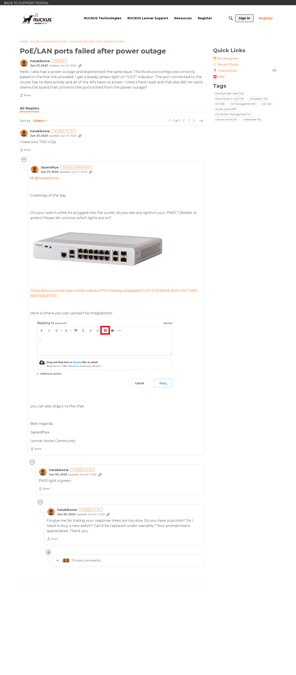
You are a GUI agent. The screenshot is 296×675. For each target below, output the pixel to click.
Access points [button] (225, 109)
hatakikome (40, 61)
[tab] (29, 108)
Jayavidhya (50, 167)
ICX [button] (219, 103)
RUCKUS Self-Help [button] (229, 93)
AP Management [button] (243, 103)
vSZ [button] (267, 103)
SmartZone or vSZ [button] (229, 98)
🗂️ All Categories (225, 58)
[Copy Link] (80, 66)
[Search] (231, 18)
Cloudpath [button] (259, 98)
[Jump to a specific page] (200, 120)
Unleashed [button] (252, 119)
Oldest (39, 121)
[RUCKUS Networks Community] (37, 18)
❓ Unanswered (244, 71)
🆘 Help (219, 77)
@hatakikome (47, 178)
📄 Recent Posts (225, 64)
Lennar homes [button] (226, 119)
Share (25, 96)
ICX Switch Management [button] (233, 114)
